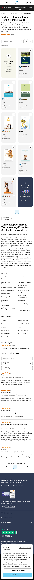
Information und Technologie (22, 286)
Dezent (3, 324)
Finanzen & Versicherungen (5, 301)
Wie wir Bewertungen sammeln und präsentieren (15, 348)
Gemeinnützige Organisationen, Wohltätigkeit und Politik (8, 307)
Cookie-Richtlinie (25, 566)
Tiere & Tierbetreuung (25, 13)
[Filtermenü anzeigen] (31, 41)
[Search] (30, 358)
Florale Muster (5, 330)
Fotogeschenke (6, 522)
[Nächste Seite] (22, 212)
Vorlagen (15, 13)
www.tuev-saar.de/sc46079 (8, 506)
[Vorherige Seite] (12, 212)
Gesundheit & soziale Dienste (24, 278)
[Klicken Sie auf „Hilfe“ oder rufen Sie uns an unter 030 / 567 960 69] (27, 3)
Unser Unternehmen (7, 517)
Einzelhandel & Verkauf (8, 290)
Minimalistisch (5, 333)
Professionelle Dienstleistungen (22, 296)
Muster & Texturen (23, 320)
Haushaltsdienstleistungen (25, 282)
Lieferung (8, 71)
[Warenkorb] (31, 3)
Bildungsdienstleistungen (8, 287)
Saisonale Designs (23, 330)
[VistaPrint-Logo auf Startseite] (17, 2)
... (9, 13)
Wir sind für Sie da (6, 513)
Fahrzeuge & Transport (7, 297)
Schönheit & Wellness (24, 307)
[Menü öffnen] (3, 2)
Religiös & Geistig (23, 303)
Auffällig (3, 320)
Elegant (3, 327)
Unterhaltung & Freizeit (24, 310)
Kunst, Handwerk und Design (24, 291)
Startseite (3, 13)
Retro (19, 327)
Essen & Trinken (5, 293)
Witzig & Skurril (22, 333)
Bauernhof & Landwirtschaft (5, 278)
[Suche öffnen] (7, 3)
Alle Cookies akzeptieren (17, 575)
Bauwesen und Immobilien (5, 283)
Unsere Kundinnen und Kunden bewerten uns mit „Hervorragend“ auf (13, 542)
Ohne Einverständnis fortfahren (25, 548)
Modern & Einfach (6, 336)
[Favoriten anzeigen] (26, 41)
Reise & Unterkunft (23, 300)
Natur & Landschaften (24, 324)
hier (20, 9)
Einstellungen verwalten (17, 570)
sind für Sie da (8, 485)
